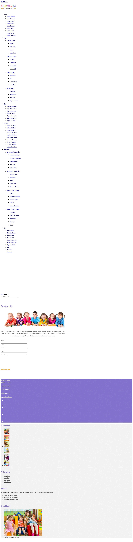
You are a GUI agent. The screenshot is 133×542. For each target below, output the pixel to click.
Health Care (6, 478)
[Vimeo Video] (6, 446)
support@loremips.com (6, 397)
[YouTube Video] (6, 440)
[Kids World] (8, 10)
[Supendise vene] (6, 465)
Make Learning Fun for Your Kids (11, 537)
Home (2, 294)
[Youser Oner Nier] (6, 434)
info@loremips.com (5, 393)
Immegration (7, 480)
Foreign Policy (7, 476)
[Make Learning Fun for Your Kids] (23, 535)
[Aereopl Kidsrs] (6, 453)
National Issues (7, 482)
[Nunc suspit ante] (6, 459)
